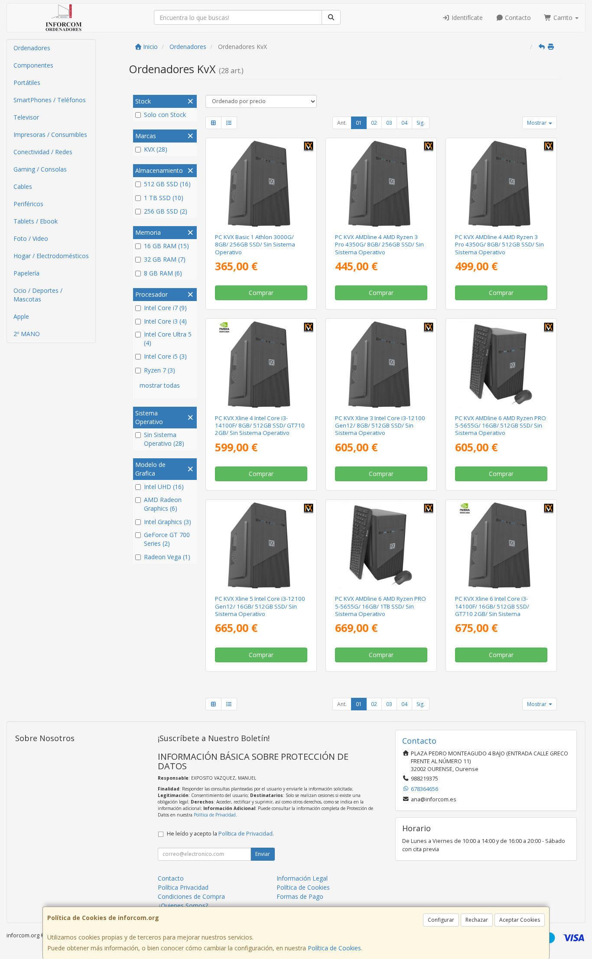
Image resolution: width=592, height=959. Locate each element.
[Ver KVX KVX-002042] (260, 364)
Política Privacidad (183, 887)
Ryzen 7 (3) (159, 370)
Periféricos (28, 204)
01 (359, 122)
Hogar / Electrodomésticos (51, 256)
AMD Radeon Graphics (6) (163, 504)
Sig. (420, 122)
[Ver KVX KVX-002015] (381, 364)
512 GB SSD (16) (167, 184)
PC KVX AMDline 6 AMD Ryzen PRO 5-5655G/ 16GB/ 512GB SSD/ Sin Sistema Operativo (500, 425)
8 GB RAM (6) (163, 273)
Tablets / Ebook (35, 221)
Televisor (26, 117)
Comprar (261, 292)
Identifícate (466, 17)
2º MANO (26, 334)
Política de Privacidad (215, 815)
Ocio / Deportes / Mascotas (37, 294)
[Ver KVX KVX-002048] (381, 184)
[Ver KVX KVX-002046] (501, 184)
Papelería (26, 273)
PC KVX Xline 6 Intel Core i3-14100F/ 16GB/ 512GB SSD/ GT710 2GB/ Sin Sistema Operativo (492, 610)
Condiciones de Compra (191, 896)
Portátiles (26, 82)
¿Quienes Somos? (183, 905)
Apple (21, 316)
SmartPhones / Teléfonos (49, 100)
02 (374, 122)
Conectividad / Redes (42, 152)
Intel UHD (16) (164, 487)
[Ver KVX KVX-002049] (260, 184)
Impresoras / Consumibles (50, 134)
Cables (22, 186)
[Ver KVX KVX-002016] (260, 545)
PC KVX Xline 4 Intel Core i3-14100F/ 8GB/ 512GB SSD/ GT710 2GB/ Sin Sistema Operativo (260, 425)
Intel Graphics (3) (167, 522)
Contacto (517, 17)
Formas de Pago (299, 896)
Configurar (441, 919)
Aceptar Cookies (519, 919)
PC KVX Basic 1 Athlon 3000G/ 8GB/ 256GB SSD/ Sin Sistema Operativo (255, 244)
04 (404, 122)
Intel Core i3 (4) (165, 321)
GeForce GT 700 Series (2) (167, 539)
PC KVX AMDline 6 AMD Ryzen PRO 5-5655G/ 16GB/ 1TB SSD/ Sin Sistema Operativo (380, 606)
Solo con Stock (165, 114)
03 (389, 122)
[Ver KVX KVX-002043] (501, 545)
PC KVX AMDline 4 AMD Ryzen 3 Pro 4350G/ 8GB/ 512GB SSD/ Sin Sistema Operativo (499, 244)
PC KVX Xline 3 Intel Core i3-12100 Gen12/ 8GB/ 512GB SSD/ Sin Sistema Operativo (380, 425)
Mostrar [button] (537, 122)
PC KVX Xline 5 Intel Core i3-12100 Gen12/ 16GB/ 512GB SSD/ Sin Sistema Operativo (260, 606)
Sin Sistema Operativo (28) (164, 439)
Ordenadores (31, 48)
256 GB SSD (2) (165, 211)
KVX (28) (155, 149)
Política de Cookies (334, 948)
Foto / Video (30, 238)
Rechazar (476, 919)
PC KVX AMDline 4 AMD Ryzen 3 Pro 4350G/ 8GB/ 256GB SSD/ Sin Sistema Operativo (379, 244)
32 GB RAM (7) (164, 259)
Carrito (563, 17)
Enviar (262, 854)
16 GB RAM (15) (166, 246)
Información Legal (302, 878)
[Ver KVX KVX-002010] (501, 364)
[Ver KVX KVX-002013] (381, 545)
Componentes (33, 65)
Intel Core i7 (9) (165, 308)
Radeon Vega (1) (167, 557)
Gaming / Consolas (40, 169)
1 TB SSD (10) (163, 198)
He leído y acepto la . (220, 833)
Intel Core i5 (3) (165, 356)
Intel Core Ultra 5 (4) (168, 338)
